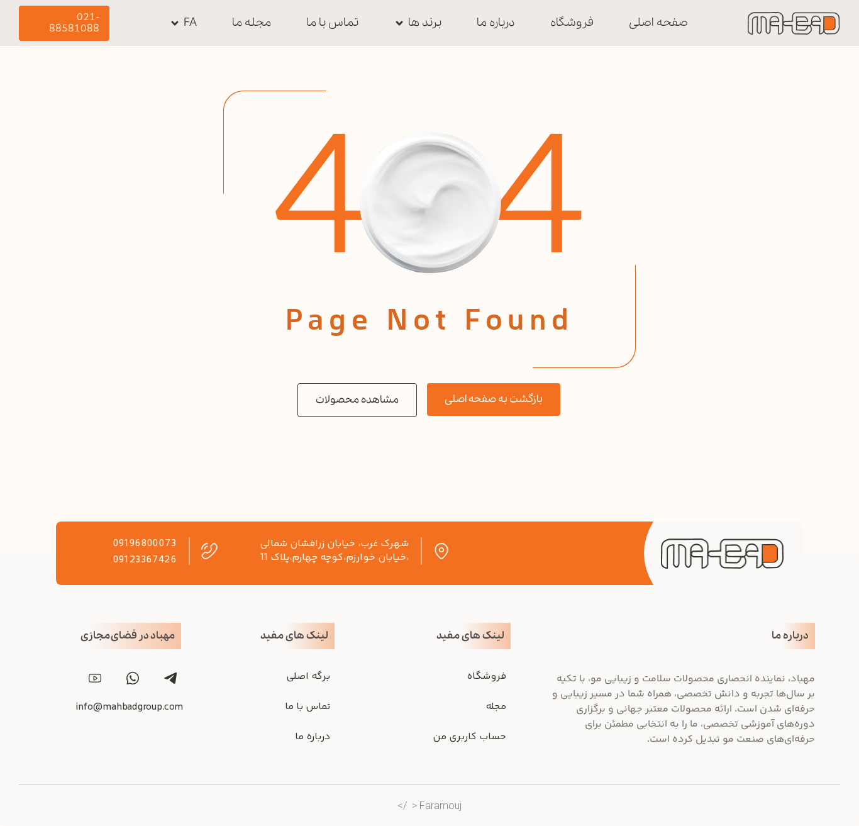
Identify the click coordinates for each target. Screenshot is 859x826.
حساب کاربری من (469, 737)
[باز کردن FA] (174, 22)
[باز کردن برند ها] (399, 22)
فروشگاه (486, 676)
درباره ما (312, 737)
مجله (495, 707)
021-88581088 (74, 23)
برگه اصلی (308, 676)
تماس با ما (307, 707)
